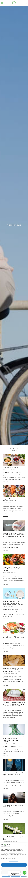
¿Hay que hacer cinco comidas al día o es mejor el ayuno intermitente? (13, 500)
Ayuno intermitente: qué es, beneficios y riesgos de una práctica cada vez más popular (13, 603)
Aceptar (14, 865)
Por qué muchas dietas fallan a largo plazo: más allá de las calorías (13, 569)
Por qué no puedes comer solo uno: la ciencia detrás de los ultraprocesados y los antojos (13, 670)
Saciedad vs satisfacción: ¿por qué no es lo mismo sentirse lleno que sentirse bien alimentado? (14, 704)
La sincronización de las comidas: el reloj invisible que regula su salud (13, 774)
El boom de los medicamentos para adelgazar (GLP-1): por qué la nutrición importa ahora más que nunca (14, 535)
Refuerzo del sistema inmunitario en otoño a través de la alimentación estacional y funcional (13, 739)
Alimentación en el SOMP (11, 467)
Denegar (14, 869)
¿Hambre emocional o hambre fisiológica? (13, 806)
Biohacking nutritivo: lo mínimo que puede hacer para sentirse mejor (13, 838)
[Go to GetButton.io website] (24, 876)
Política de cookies (6, 876)
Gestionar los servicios (13, 861)
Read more (5, 481)
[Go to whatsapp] (24, 873)
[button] (26, 845)
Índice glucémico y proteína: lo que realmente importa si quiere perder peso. (13, 637)
